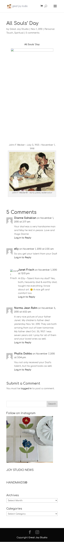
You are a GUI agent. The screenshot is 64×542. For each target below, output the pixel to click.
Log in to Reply (22, 238)
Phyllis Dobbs (23, 353)
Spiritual (19, 33)
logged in (26, 388)
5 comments (32, 33)
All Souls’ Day (32, 44)
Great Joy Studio (19, 29)
